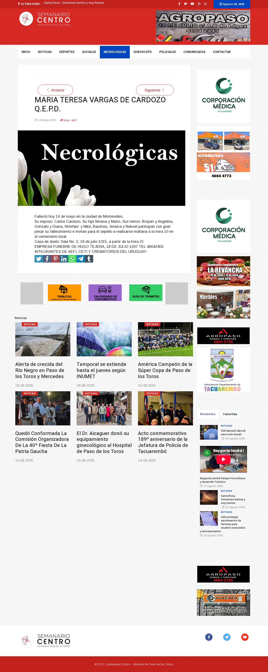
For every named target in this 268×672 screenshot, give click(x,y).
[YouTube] (245, 637)
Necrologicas (115, 52)
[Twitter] (227, 637)
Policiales (167, 52)
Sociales (89, 52)
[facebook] (179, 3)
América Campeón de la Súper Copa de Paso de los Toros (165, 370)
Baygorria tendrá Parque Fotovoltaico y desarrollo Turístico (223, 480)
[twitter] (185, 3)
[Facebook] (209, 637)
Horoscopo (143, 52)
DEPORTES (67, 52)
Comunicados (194, 52)
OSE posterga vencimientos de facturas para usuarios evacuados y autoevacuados (222, 524)
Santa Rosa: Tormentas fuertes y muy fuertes (233, 499)
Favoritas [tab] (230, 414)
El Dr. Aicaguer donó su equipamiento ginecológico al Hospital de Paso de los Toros (104, 442)
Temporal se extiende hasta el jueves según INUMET (101, 370)
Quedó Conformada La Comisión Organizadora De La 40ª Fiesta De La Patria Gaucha (42, 442)
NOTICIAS (45, 52)
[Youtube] (192, 3)
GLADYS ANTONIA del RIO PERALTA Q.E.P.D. (74, 2)
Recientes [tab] (207, 414)
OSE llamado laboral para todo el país (233, 432)
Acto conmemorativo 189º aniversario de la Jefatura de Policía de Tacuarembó (163, 442)
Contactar (222, 52)
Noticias (30, 324)
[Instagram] (199, 3)
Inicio (26, 52)
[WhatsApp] (205, 3)
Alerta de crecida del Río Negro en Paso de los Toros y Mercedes (39, 370)
